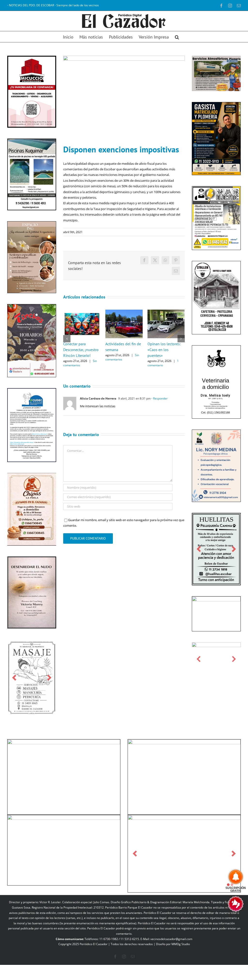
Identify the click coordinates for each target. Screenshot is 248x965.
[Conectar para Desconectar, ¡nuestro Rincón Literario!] (82, 312)
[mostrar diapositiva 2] (232, 884)
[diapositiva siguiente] (49, 677)
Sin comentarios (80, 363)
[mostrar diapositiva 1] (228, 884)
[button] (177, 36)
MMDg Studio (180, 944)
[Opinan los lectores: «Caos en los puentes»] (166, 312)
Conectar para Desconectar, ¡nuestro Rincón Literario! (81, 349)
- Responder (159, 398)
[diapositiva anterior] (14, 677)
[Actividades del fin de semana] (124, 312)
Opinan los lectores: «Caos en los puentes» (164, 349)
